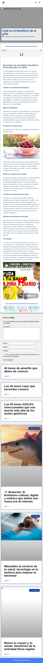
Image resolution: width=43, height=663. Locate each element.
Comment (6, 327)
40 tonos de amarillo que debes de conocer (20, 370)
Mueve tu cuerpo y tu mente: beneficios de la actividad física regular (19, 646)
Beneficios (8, 36)
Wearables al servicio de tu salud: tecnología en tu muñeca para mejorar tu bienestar (21, 571)
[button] (35, 2)
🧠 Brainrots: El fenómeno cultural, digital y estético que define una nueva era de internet (21, 497)
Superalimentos (29, 36)
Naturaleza (15, 36)
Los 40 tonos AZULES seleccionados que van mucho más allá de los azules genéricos (19, 409)
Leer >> (7, 376)
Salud (22, 36)
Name (5, 343)
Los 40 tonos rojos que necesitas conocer (19, 388)
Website (5, 351)
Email (5, 347)
